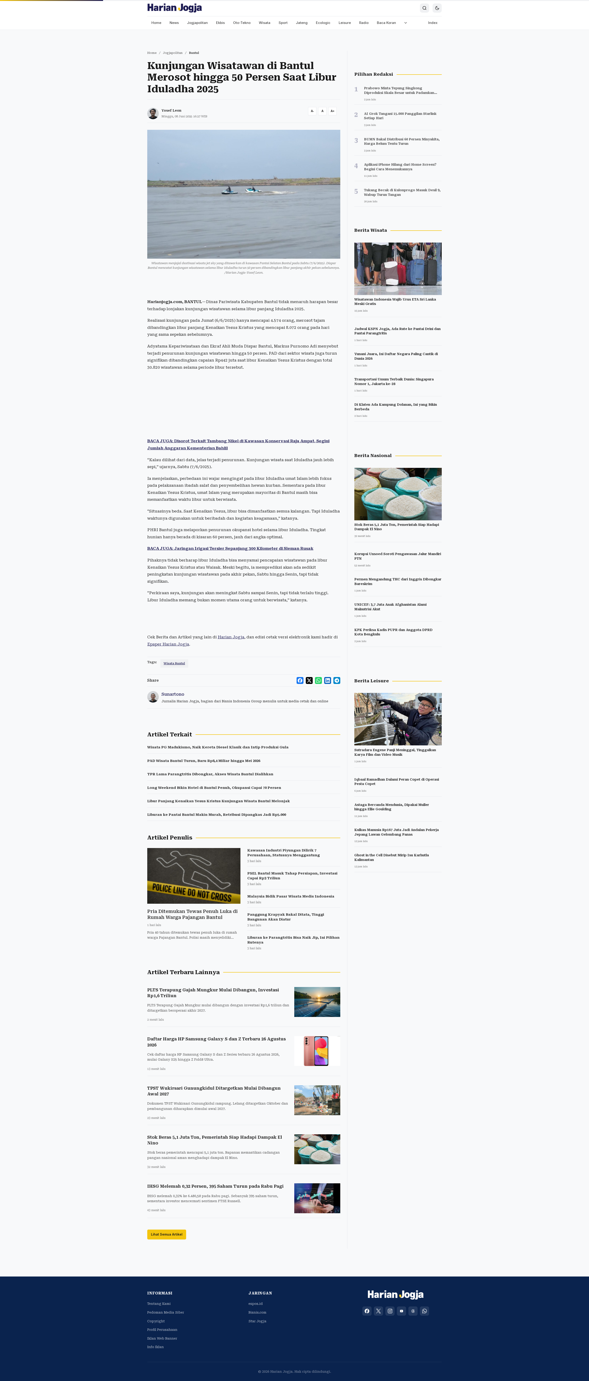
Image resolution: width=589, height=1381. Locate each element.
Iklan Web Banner (162, 1338)
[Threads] (413, 1311)
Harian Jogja (231, 637)
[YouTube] (401, 1311)
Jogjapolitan (197, 22)
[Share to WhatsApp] (318, 680)
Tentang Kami (159, 1304)
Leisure (345, 22)
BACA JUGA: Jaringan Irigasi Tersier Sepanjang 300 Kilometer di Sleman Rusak (230, 548)
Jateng (302, 22)
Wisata (264, 22)
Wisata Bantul (174, 663)
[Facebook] (367, 1311)
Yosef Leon (171, 110)
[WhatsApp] (424, 1311)
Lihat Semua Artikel (166, 1234)
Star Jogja (257, 1321)
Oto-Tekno (242, 22)
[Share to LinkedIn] (327, 680)
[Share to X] (309, 680)
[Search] (424, 8)
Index (433, 22)
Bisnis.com (257, 1312)
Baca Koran (386, 22)
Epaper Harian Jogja (168, 644)
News (174, 22)
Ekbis (220, 22)
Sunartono (173, 694)
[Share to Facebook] (300, 680)
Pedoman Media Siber (165, 1312)
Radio (364, 22)
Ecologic (323, 22)
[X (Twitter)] (378, 1311)
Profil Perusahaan (162, 1330)
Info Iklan (155, 1347)
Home (156, 22)
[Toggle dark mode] (437, 8)
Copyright (156, 1321)
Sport (283, 22)
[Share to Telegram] (336, 680)
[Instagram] (390, 1311)
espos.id (255, 1304)
